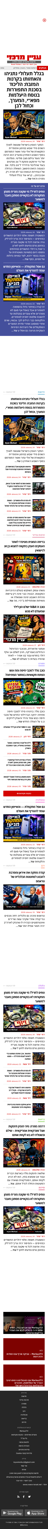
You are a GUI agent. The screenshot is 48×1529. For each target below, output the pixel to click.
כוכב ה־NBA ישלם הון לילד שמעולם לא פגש (17, 728)
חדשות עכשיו (24, 1442)
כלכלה (24, 1407)
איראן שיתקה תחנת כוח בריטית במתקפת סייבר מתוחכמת (19, 1105)
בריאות (24, 1418)
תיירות (24, 1422)
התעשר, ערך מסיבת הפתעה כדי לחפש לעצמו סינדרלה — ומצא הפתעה (19, 1056)
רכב (24, 1411)
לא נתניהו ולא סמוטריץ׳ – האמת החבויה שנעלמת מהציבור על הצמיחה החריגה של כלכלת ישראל (18, 503)
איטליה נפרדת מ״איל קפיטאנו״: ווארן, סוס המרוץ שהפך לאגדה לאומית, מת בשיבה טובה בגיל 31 (18, 763)
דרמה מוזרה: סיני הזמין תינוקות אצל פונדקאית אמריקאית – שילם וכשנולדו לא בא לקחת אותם (25, 1130)
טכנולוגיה (24, 1415)
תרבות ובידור (24, 1400)
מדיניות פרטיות (24, 1450)
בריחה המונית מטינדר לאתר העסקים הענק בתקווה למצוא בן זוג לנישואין (24, 546)
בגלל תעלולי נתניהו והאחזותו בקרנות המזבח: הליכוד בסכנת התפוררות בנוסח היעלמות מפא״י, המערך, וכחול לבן (24, 89)
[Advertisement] (24, 29)
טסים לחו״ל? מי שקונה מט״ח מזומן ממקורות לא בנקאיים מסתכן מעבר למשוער (24, 195)
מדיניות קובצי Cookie (24, 1453)
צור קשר (24, 1466)
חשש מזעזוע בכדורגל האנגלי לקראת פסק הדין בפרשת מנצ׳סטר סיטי (17, 778)
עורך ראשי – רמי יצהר (24, 1481)
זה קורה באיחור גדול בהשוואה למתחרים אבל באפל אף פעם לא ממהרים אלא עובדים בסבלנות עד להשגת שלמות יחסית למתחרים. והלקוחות (27, 854)
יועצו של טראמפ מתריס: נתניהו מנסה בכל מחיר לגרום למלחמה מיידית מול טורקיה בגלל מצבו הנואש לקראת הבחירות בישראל (19, 521)
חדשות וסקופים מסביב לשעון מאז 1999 (24, 1473)
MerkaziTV (24, 1431)
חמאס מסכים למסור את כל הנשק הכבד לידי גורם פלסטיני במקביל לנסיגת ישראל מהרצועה (18, 486)
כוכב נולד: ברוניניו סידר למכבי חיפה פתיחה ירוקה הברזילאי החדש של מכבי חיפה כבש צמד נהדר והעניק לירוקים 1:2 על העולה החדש (24, 716)
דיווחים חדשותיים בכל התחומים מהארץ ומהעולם (24, 1477)
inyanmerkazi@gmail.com (24, 1462)
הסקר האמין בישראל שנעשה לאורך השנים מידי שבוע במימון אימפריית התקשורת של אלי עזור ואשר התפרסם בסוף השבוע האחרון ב (25, 456)
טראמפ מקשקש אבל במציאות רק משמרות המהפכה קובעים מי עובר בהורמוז (18, 469)
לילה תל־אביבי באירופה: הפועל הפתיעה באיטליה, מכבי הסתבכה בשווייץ (18, 745)
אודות (24, 1469)
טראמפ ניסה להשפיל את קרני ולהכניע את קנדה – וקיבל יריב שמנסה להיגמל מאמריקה (19, 1090)
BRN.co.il (24, 1525)
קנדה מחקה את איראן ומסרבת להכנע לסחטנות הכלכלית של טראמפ (27, 876)
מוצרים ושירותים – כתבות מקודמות (24, 1435)
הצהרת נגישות (24, 1446)
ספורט (24, 1404)
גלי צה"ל (24, 1438)
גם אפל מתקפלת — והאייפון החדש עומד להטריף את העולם (24, 268)
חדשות (23, 1396)
